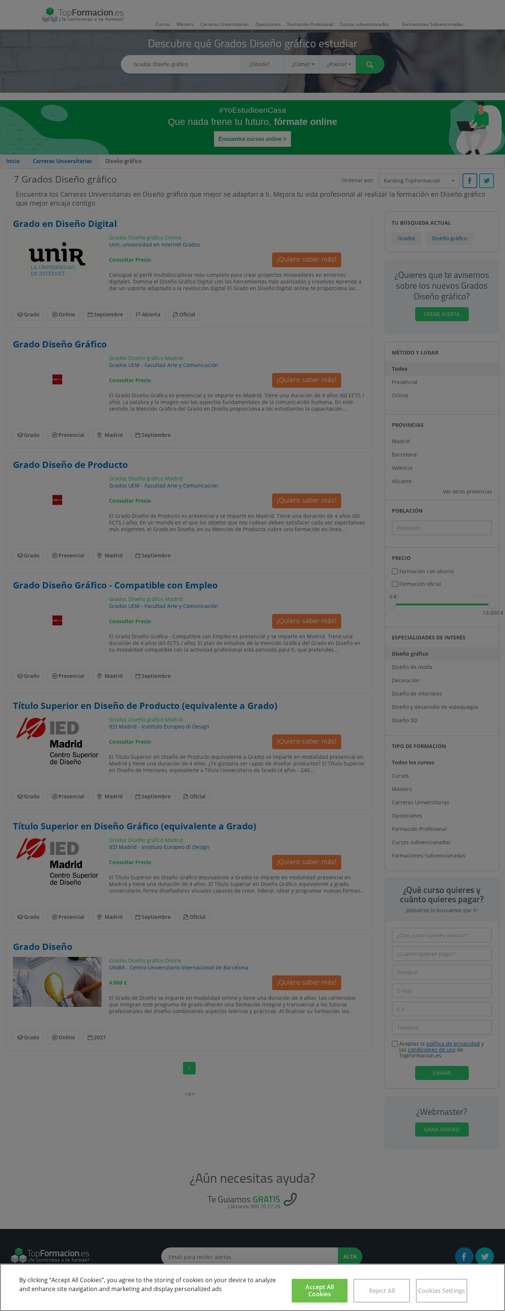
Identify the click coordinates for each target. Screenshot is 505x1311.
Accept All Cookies (319, 1290)
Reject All (382, 1291)
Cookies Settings (441, 1291)
